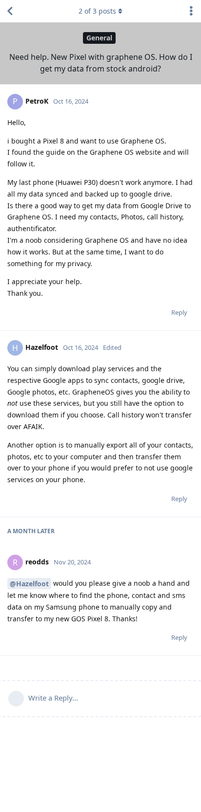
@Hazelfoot (29, 583)
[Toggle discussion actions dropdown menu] (191, 11)
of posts (97, 11)
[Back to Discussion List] (10, 11)
